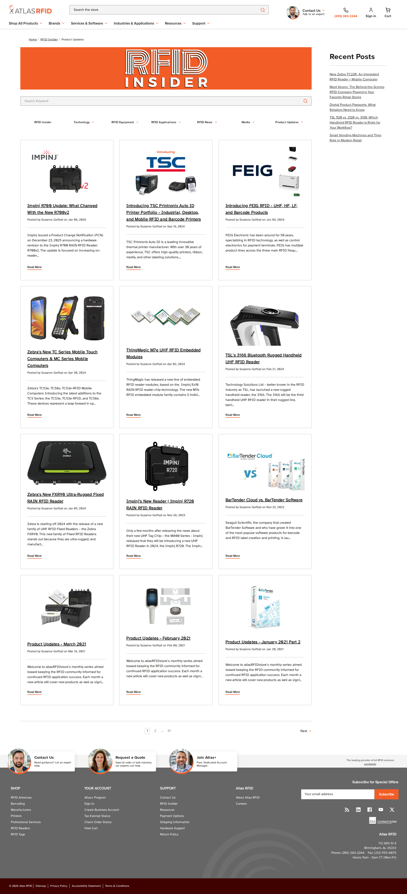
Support (198, 23)
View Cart (91, 828)
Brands (54, 23)
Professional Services (26, 822)
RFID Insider (43, 122)
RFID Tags (18, 834)
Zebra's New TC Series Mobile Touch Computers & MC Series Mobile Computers (62, 359)
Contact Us (168, 797)
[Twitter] (392, 809)
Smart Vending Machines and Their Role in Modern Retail (355, 137)
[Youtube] (381, 809)
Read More (34, 267)
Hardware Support (172, 828)
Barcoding (18, 804)
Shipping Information (175, 822)
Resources (173, 23)
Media (246, 122)
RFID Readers (20, 828)
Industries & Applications (134, 23)
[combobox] (159, 9)
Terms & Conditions (117, 886)
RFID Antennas (21, 797)
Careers (241, 804)
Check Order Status (98, 822)
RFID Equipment (123, 122)
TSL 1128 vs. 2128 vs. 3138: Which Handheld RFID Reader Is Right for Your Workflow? (355, 122)
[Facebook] (369, 809)
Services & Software (87, 23)
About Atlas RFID (248, 797)
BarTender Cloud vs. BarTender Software (264, 500)
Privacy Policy (58, 886)
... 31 (166, 731)
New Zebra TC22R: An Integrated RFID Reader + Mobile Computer (354, 77)
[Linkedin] (358, 809)
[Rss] (347, 809)
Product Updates (287, 122)
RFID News (204, 122)
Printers (16, 816)
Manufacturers (21, 810)
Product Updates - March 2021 (56, 644)
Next (304, 731)
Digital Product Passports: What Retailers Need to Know (353, 107)
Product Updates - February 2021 (158, 638)
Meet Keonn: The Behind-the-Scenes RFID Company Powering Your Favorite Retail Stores (357, 91)
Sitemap (41, 886)
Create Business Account (101, 810)
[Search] (263, 9)
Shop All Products (23, 23)
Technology (81, 122)
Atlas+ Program (95, 797)
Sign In (89, 804)
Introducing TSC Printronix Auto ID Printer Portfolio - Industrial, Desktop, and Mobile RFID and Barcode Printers (163, 213)
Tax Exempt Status (97, 816)
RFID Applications (163, 122)
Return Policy (169, 834)
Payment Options (172, 816)
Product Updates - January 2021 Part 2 (263, 642)
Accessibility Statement (86, 886)
